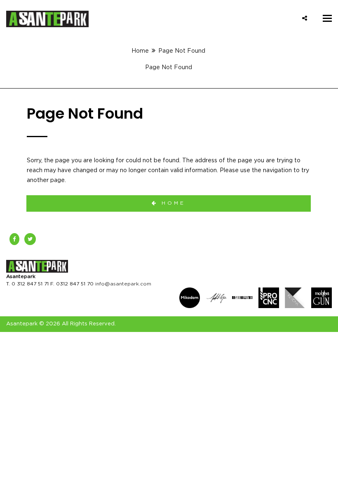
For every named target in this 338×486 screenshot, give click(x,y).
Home (140, 51)
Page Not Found (168, 67)
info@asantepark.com (123, 283)
